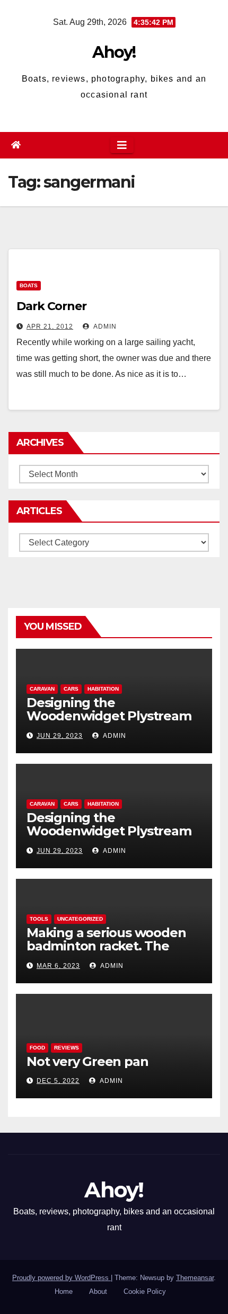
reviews (66, 1048)
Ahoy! (114, 52)
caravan (42, 689)
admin (104, 326)
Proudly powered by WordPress (61, 1278)
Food (37, 1048)
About (98, 1291)
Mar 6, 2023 (58, 965)
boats (29, 285)
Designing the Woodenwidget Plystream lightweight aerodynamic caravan (109, 722)
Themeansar (195, 1278)
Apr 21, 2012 (50, 326)
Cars (71, 689)
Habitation (103, 689)
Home (64, 1291)
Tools (39, 919)
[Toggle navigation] (122, 145)
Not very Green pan (87, 1061)
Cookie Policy (145, 1291)
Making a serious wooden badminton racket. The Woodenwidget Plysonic (106, 946)
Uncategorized (80, 919)
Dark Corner (51, 306)
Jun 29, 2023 (60, 735)
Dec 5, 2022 (58, 1080)
